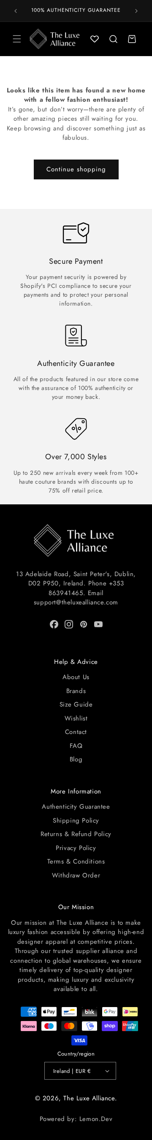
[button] (17, 39)
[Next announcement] (136, 11)
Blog (76, 759)
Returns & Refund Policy (76, 834)
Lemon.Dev (95, 1119)
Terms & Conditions (76, 861)
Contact (76, 732)
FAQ (76, 745)
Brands (76, 691)
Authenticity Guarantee (76, 806)
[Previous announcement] (15, 11)
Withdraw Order (76, 875)
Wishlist (76, 718)
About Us (76, 677)
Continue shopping (76, 169)
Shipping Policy (76, 820)
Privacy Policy (76, 848)
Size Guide (76, 704)
